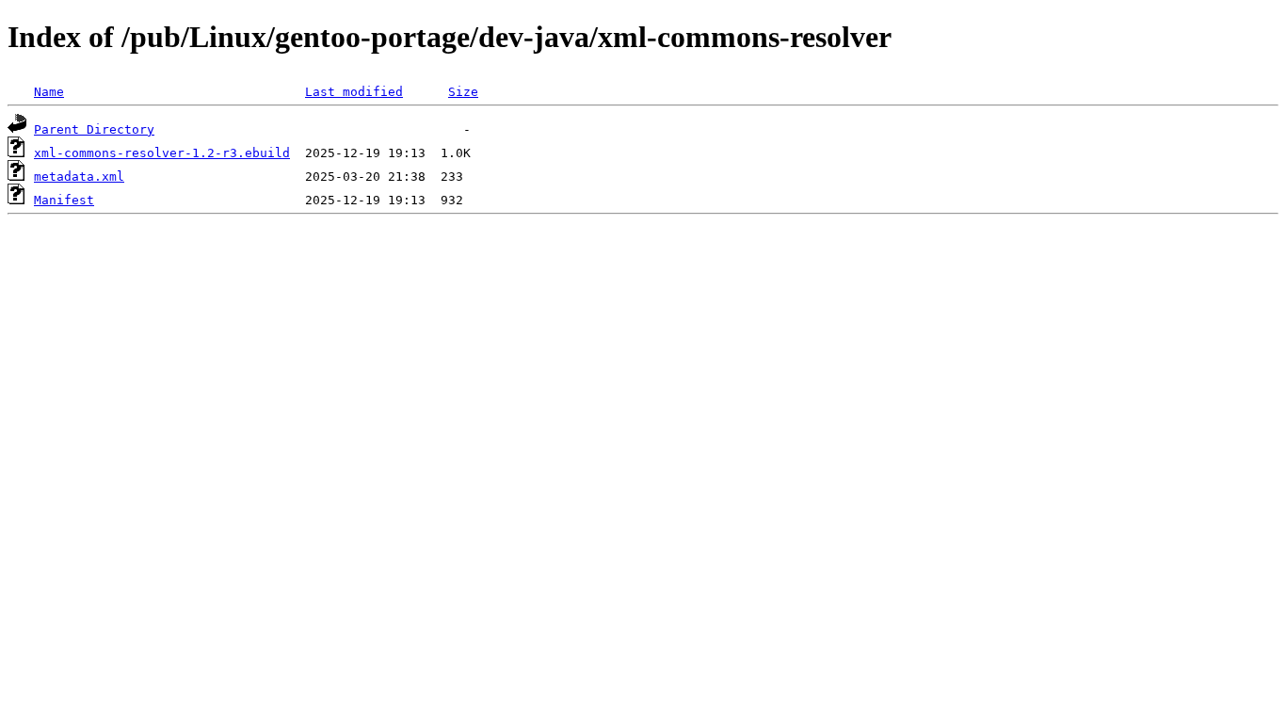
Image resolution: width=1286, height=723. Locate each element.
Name (49, 92)
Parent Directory (94, 129)
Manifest (64, 200)
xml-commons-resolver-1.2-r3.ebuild (162, 153)
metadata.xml (79, 176)
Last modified (354, 92)
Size (463, 92)
